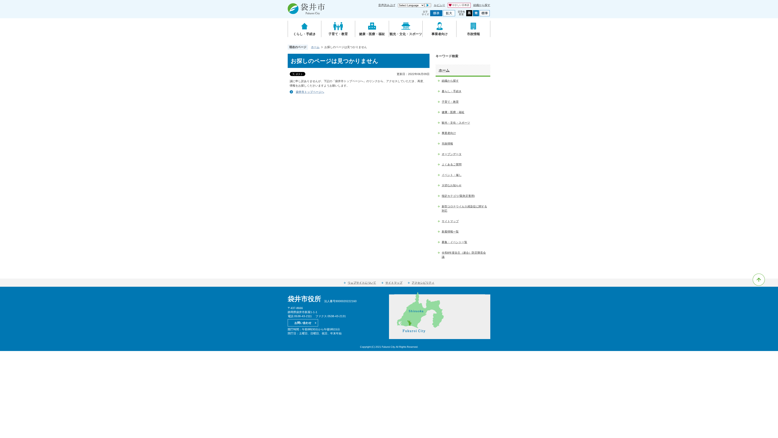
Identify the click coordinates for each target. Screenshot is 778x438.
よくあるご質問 (452, 164)
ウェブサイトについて (362, 282)
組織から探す (481, 5)
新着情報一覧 (450, 231)
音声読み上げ (386, 5)
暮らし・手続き (452, 91)
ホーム (315, 47)
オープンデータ (452, 154)
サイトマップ (450, 221)
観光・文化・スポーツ (406, 34)
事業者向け (440, 34)
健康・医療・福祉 (372, 34)
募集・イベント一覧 (454, 242)
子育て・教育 (338, 34)
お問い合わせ (302, 322)
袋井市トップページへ (310, 91)
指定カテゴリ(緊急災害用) (458, 196)
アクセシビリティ (423, 282)
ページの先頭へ (759, 280)
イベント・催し (452, 175)
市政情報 (473, 34)
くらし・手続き (304, 34)
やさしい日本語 (460, 5)
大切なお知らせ (452, 185)
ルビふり (439, 5)
